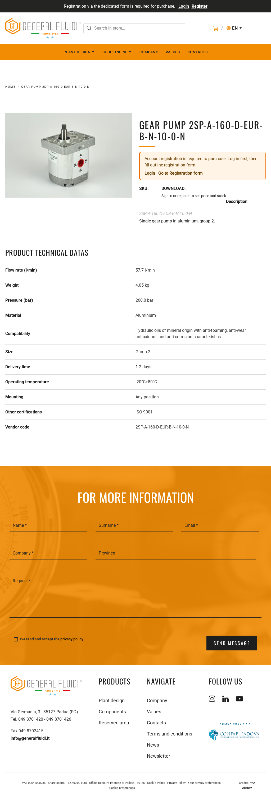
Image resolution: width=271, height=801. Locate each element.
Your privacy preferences (204, 783)
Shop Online (115, 52)
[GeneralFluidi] (43, 28)
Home (10, 87)
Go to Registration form (180, 173)
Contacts (198, 52)
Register (199, 6)
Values (173, 52)
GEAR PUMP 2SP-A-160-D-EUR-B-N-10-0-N (55, 87)
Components (112, 711)
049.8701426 (58, 719)
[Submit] (89, 28)
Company (148, 52)
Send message (232, 643)
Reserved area (114, 722)
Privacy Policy (176, 783)
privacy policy (71, 639)
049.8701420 (30, 719)
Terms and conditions (169, 734)
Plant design (77, 52)
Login (183, 6)
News (153, 745)
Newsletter (158, 756)
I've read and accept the (51, 639)
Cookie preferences (122, 788)
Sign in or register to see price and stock (193, 196)
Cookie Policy (156, 783)
